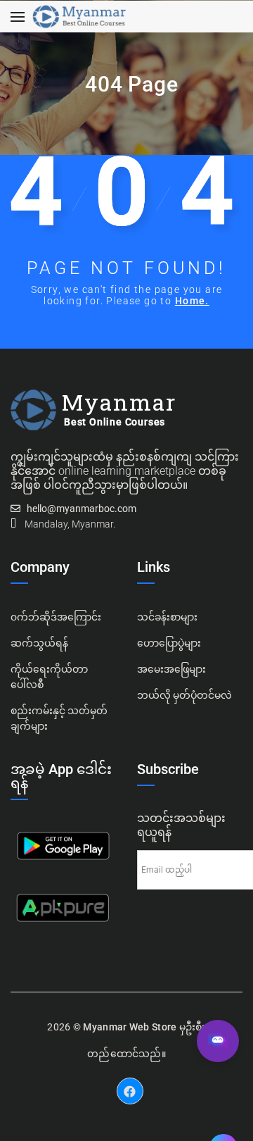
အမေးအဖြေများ (171, 669)
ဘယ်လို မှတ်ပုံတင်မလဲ (184, 695)
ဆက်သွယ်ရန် (39, 643)
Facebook (130, 1080)
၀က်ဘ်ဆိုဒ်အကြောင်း (56, 617)
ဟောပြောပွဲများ (169, 643)
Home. (192, 300)
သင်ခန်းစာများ (167, 617)
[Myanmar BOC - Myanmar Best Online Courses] (79, 17)
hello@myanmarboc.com (81, 508)
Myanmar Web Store (129, 1027)
